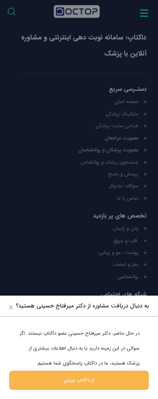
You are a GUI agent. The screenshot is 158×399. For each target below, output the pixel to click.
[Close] (11, 307)
